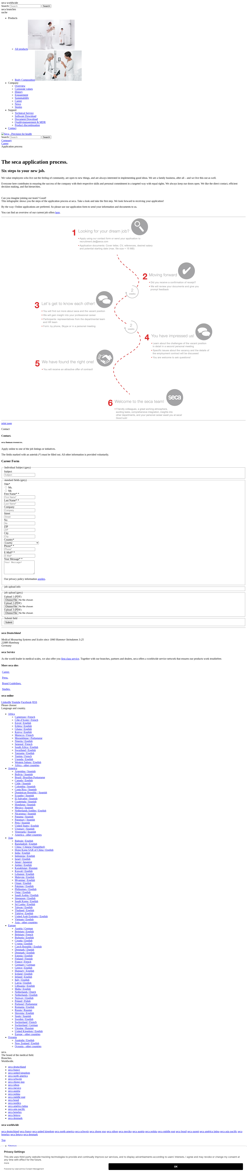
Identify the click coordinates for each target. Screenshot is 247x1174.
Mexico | (24, 807)
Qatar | (23, 892)
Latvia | (23, 982)
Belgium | (24, 931)
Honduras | (25, 804)
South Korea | (26, 901)
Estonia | (24, 955)
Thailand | (24, 910)
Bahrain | (24, 840)
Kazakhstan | (26, 868)
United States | (27, 825)
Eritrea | (23, 726)
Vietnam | (24, 919)
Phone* (9, 545)
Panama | (24, 816)
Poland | (23, 1001)
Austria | (24, 928)
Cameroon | (25, 717)
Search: (5, 6)
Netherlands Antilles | (30, 810)
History (19, 91)
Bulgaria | (24, 937)
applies (41, 579)
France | (23, 961)
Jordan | (23, 865)
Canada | (24, 780)
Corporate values (24, 88)
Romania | (24, 1007)
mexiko (125, 1131)
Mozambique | (28, 738)
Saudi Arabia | (26, 895)
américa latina (18, 1106)
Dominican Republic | (31, 792)
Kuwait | (24, 871)
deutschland (17, 1066)
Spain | (23, 1016)
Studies (6, 689)
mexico (14, 1088)
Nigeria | (24, 741)
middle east (16, 1097)
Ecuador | (24, 795)
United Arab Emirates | (31, 916)
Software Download (25, 116)
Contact (12, 128)
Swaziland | (25, 750)
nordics (14, 1103)
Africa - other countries (27, 765)
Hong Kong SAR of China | (34, 849)
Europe (12, 925)
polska (14, 1094)
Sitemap (12, 1145)
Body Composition (25, 79)
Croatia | (23, 940)
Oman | (23, 883)
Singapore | (25, 898)
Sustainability (22, 98)
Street (7, 513)
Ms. (10, 487)
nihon (13, 1085)
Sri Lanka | (25, 904)
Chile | (23, 783)
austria (14, 1091)
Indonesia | (25, 856)
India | (22, 852)
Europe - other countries (27, 1034)
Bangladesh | (26, 843)
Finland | (24, 958)
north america (18, 1075)
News (18, 104)
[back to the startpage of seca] (16, 133)
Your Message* (13, 559)
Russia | (23, 1010)
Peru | (22, 822)
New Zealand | (27, 1043)
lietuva (14, 1115)
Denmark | (24, 949)
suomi (193, 1131)
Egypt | (23, 723)
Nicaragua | (25, 813)
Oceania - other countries (28, 1046)
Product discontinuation (27, 125)
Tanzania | (24, 753)
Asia (10, 837)
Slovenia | (24, 1013)
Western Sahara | (28, 762)
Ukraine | (24, 1028)
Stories (18, 107)
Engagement (21, 95)
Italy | (22, 979)
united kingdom (19, 1072)
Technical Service (24, 113)
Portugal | (26, 1004)
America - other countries (28, 834)
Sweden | (24, 1019)
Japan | (23, 862)
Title (7, 484)
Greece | (23, 967)
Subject (8, 471)
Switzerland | (26, 1022)
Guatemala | (25, 801)
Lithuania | (25, 985)
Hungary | (24, 970)
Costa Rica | (26, 789)
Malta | (23, 988)
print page (6, 423)
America (12, 768)
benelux (15, 1112)
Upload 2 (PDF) (12, 603)
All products (21, 49)
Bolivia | (24, 774)
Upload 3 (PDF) (12, 609)
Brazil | (30, 777)
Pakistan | (24, 886)
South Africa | (26, 747)
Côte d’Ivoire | (26, 720)
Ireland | (23, 976)
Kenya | (23, 732)
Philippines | (25, 889)
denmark (15, 1118)
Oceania (12, 1037)
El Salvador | (26, 798)
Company (9, 506)
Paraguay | (25, 819)
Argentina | (25, 771)
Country (9, 539)
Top (3, 1140)
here (57, 212)
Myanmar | (25, 880)
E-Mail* (9, 552)
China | (30, 846)
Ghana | (23, 729)
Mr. (10, 490)
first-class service (70, 658)
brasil (13, 1100)
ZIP (6, 526)
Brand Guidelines (11, 683)
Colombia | (25, 786)
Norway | (24, 998)
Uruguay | (24, 828)
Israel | (22, 859)
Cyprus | (23, 943)
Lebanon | (24, 874)
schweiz (15, 1078)
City (6, 533)
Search (46, 6)
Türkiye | (24, 913)
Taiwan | (24, 907)
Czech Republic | (28, 946)
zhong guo (16, 1081)
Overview (20, 85)
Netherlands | (25, 992)
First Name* (11, 493)
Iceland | (23, 973)
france (14, 1069)
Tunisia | (23, 756)
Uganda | (24, 759)
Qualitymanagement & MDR (30, 122)
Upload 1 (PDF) (12, 596)
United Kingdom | (29, 1031)
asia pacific (16, 1109)
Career (18, 101)
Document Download (26, 119)
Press (5, 677)
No (5, 520)
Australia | (24, 1040)
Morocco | (24, 735)
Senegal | (23, 744)
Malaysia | (24, 877)
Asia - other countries (26, 922)
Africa (11, 713)
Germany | (25, 964)
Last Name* (11, 500)
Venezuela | (25, 831)
